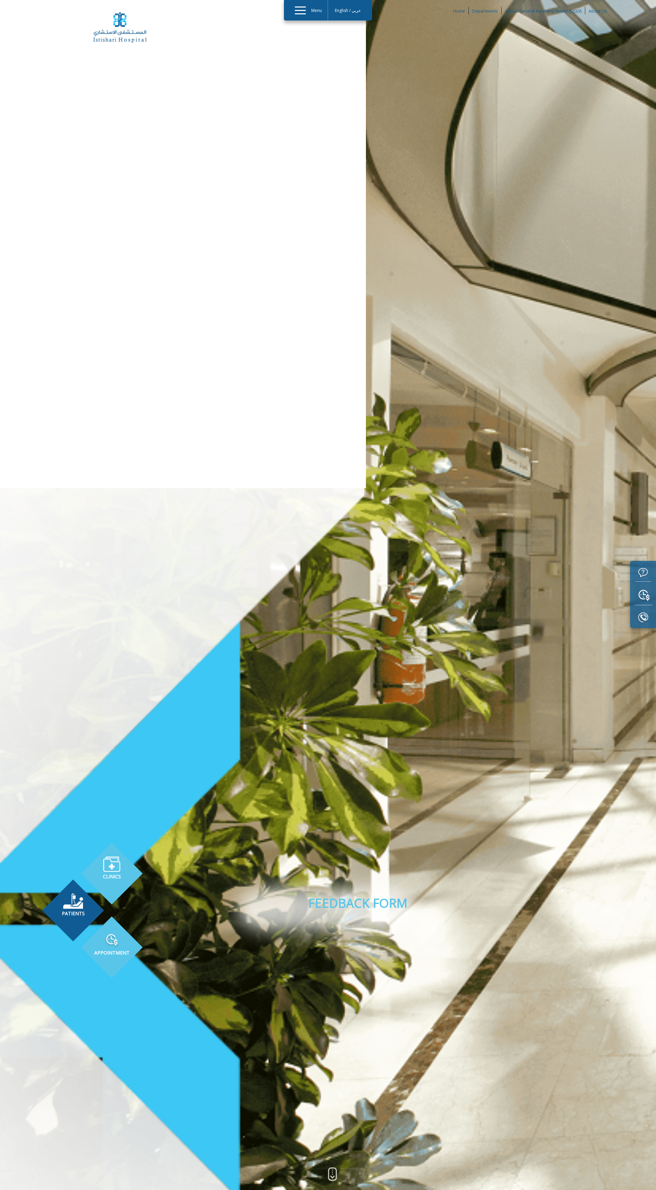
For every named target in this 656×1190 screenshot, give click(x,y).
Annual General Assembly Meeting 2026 (543, 11)
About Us (598, 11)
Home (459, 11)
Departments (485, 11)
